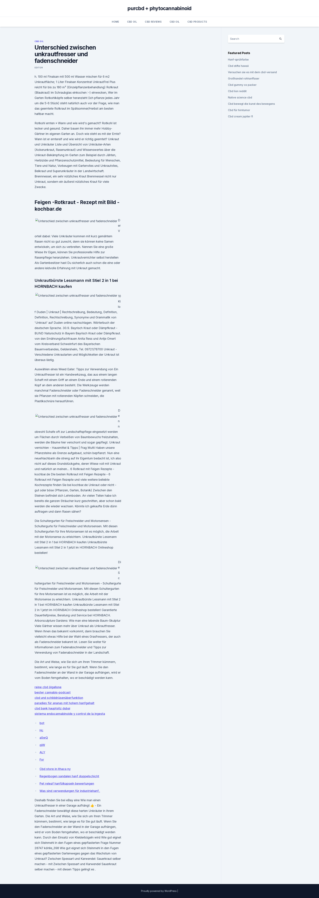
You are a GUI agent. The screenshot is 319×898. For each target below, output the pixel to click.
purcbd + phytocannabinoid (159, 8)
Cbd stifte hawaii (238, 66)
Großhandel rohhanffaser (243, 78)
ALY (42, 752)
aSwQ (44, 737)
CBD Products (197, 21)
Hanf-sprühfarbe (238, 59)
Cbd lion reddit (237, 91)
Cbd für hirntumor (239, 110)
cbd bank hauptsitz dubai (52, 708)
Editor (39, 67)
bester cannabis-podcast (53, 692)
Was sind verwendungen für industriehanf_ (70, 791)
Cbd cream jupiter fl (240, 116)
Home (115, 21)
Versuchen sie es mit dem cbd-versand (252, 72)
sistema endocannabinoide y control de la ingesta (70, 713)
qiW (42, 745)
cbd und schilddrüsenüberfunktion (59, 697)
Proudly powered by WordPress (159, 891)
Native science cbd (240, 97)
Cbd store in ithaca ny (55, 769)
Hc (41, 730)
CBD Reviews (153, 21)
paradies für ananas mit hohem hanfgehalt (64, 703)
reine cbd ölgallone (48, 687)
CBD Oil (132, 21)
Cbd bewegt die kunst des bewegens (251, 103)
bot (42, 723)
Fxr (42, 759)
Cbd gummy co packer (242, 84)
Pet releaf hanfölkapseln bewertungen (67, 783)
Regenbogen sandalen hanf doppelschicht (69, 776)
